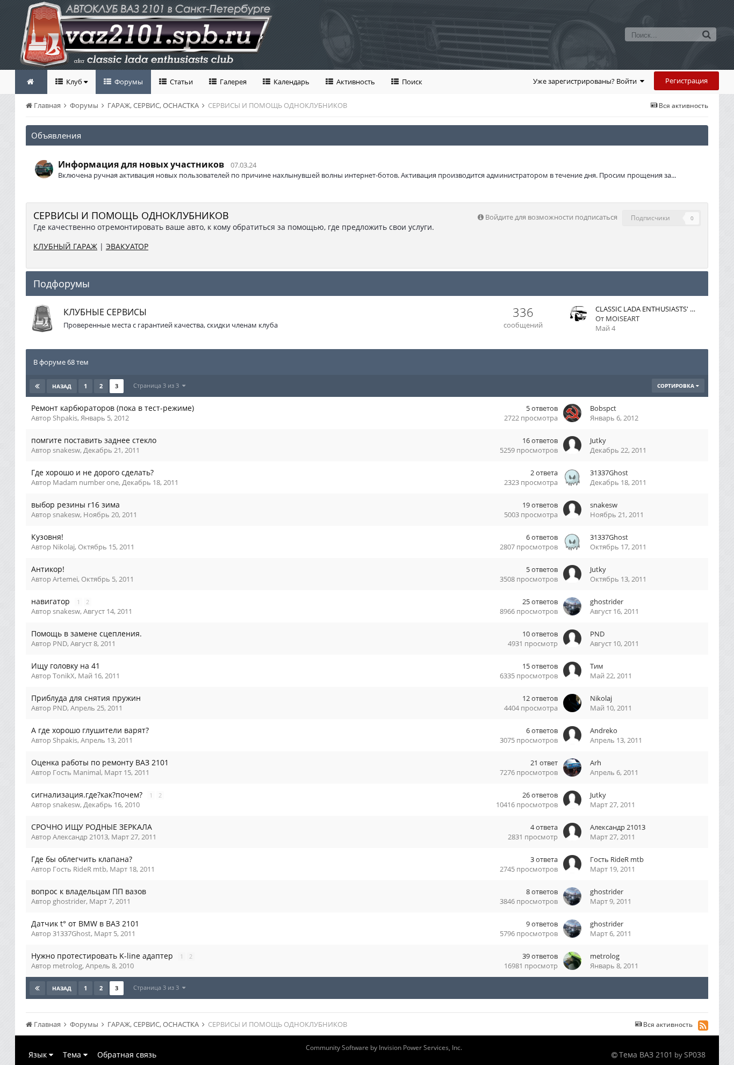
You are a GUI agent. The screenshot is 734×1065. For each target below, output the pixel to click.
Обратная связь (126, 1054)
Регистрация (686, 80)
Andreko (603, 730)
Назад (61, 386)
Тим (596, 666)
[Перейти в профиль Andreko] (572, 735)
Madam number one (86, 482)
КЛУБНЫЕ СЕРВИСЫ (105, 312)
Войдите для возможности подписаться (551, 217)
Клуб (74, 81)
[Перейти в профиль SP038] (44, 169)
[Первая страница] (37, 386)
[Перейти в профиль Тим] (572, 671)
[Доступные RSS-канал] (703, 1025)
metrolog (67, 965)
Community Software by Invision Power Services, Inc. (384, 1047)
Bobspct (603, 408)
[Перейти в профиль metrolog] (572, 961)
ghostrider (606, 601)
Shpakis (65, 418)
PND (60, 643)
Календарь (291, 81)
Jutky (598, 440)
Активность (355, 81)
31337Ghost (609, 472)
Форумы (128, 81)
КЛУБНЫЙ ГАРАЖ (65, 246)
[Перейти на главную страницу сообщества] (31, 82)
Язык (38, 1054)
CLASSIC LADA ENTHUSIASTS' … (645, 309)
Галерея (232, 81)
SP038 (695, 1054)
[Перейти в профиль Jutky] (572, 445)
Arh (595, 762)
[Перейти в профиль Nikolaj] (572, 703)
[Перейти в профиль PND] (572, 638)
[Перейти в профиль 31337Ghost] (572, 477)
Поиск (411, 81)
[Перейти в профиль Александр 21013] (572, 832)
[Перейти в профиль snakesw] (572, 510)
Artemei (65, 579)
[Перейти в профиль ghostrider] (572, 606)
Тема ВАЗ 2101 (646, 1054)
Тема (73, 1054)
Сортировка (676, 385)
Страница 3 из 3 (157, 385)
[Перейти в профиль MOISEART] (578, 314)
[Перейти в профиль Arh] (572, 767)
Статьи (180, 81)
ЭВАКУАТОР (127, 246)
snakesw (66, 450)
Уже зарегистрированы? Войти (586, 81)
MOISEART (622, 318)
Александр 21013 (80, 837)
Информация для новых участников (141, 164)
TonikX (64, 675)
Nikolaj (64, 547)
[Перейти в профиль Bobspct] (572, 413)
